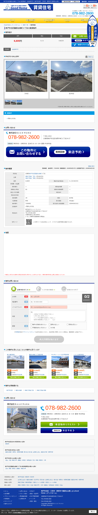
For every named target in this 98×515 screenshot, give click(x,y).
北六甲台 (36, 479)
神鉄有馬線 (28, 482)
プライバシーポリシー (29, 332)
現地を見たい (73, 324)
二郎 (44, 460)
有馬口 (24, 460)
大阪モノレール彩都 (38, 482)
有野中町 (50, 452)
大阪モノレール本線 (50, 482)
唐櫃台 (19, 460)
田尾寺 (41, 460)
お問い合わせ (23, 491)
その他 (53, 327)
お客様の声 (23, 498)
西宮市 (7, 444)
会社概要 (6, 493)
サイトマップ (8, 501)
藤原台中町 (90, 374)
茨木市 (32, 477)
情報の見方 (91, 166)
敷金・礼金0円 (34, 493)
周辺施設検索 (23, 496)
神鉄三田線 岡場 (41, 390)
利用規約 (17, 332)
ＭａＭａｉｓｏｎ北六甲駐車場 (60, 354)
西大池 (26, 452)
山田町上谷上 (36, 452)
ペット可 (32, 498)
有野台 (14, 452)
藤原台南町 (38, 173)
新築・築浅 (33, 501)
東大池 (22, 374)
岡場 (34, 178)
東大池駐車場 (10, 354)
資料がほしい (55, 324)
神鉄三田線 (28, 176)
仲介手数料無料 (34, 496)
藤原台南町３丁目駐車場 (36, 354)
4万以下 (32, 491)
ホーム (6, 491)
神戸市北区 (32, 173)
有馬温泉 (29, 460)
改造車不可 (15, 49)
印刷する (90, 56)
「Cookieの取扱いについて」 (19, 512)
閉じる (93, 511)
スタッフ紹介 (23, 493)
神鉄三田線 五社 (29, 390)
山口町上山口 (21, 479)
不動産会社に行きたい (39, 327)
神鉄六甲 (14, 460)
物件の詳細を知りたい (39, 324)
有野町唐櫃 (68, 374)
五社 (34, 176)
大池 (10, 460)
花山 (6, 460)
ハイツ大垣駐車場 (79, 354)
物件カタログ (8, 503)
